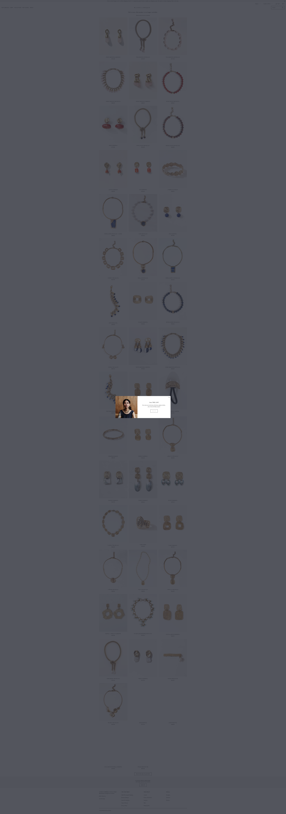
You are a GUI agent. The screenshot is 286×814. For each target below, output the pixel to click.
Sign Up (154, 411)
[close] (169, 397)
